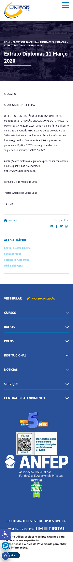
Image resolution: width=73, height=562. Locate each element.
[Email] (52, 226)
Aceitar (12, 555)
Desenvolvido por (21, 529)
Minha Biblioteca (13, 265)
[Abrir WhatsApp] (63, 552)
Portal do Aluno (12, 253)
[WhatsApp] (66, 226)
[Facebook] (56, 226)
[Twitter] (61, 226)
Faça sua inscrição (43, 298)
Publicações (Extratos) (53, 42)
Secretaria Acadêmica (25, 42)
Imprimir (12, 220)
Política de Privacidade (37, 544)
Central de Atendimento (17, 248)
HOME (7, 42)
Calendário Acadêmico (16, 259)
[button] (5, 534)
